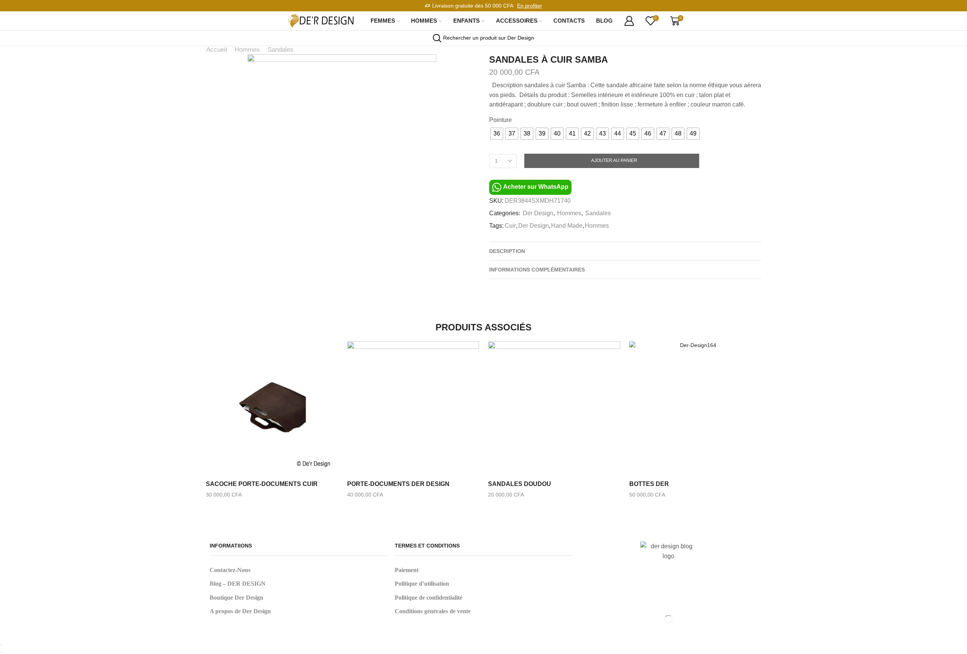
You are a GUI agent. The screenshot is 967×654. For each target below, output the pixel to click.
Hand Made (566, 225)
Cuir (510, 225)
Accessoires (517, 20)
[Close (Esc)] (1, 644)
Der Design (538, 213)
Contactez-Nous (230, 570)
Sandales (280, 49)
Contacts (569, 20)
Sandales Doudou (519, 484)
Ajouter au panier (614, 160)
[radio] (497, 133)
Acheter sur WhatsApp (535, 187)
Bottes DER (649, 484)
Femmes (383, 20)
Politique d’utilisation (422, 583)
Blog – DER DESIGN (238, 583)
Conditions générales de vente (433, 611)
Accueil (216, 49)
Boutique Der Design (236, 597)
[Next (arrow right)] (4, 652)
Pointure (500, 120)
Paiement (407, 570)
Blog (604, 20)
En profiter (529, 6)
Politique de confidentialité (428, 597)
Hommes (424, 20)
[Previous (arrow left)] (1, 652)
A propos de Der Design (240, 611)
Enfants (466, 20)
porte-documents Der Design (398, 484)
